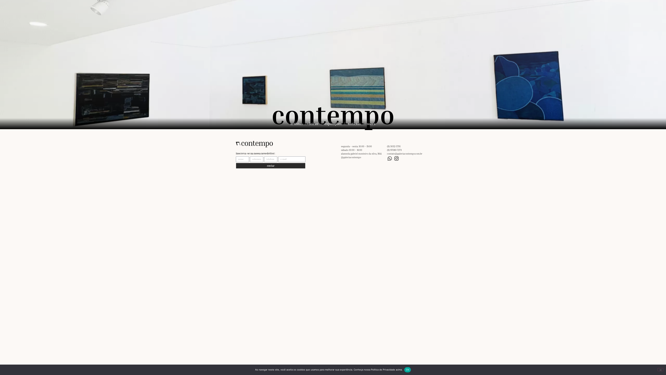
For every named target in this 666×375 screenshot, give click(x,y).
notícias (354, 124)
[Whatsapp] (389, 158)
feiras (313, 124)
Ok (407, 369)
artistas (296, 124)
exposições (333, 124)
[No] (660, 369)
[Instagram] (396, 158)
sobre (371, 124)
